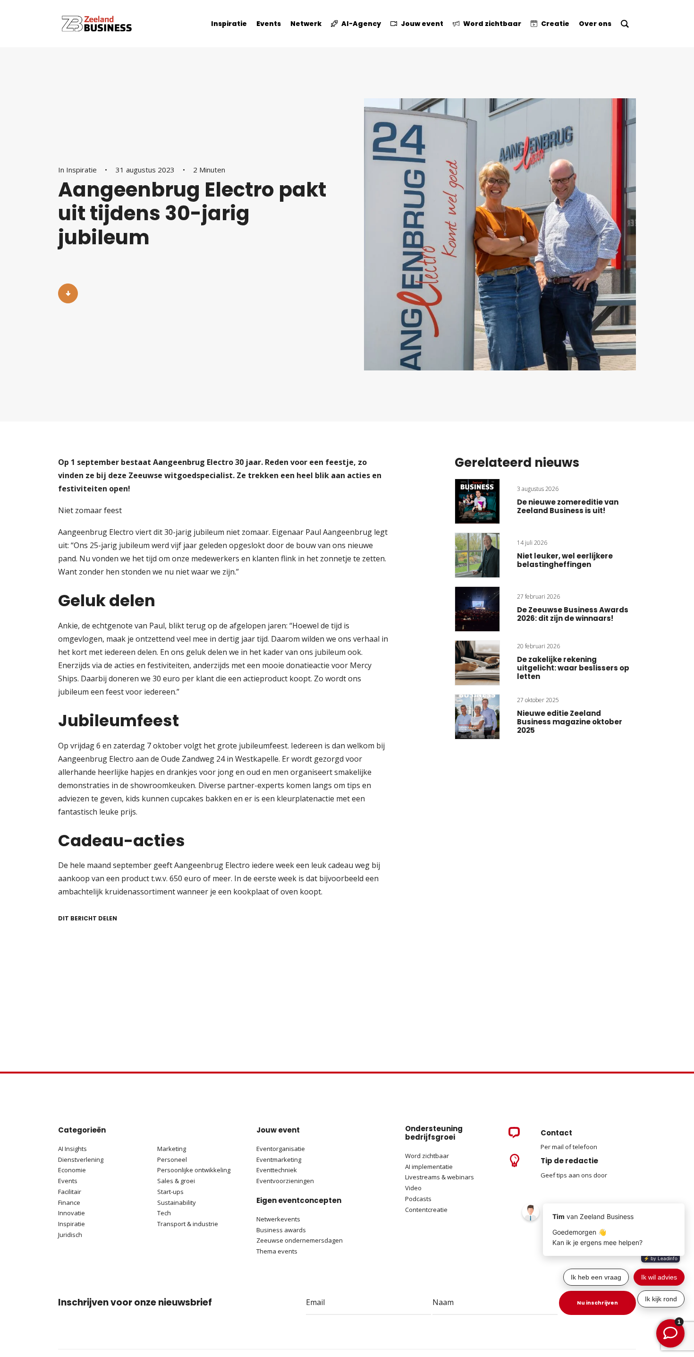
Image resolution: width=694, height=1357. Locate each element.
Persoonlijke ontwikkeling (193, 1170)
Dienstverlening (80, 1159)
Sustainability (176, 1202)
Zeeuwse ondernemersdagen (299, 1240)
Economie (72, 1170)
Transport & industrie (187, 1224)
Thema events (276, 1251)
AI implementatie (429, 1166)
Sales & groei (176, 1181)
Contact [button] (556, 1133)
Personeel (172, 1159)
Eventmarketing (278, 1159)
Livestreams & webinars (439, 1177)
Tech (164, 1213)
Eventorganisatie (280, 1148)
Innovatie (71, 1213)
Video (413, 1188)
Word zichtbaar (427, 1155)
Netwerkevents (278, 1219)
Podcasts (419, 1198)
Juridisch (70, 1234)
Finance (69, 1202)
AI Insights (72, 1148)
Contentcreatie (426, 1209)
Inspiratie (81, 169)
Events (67, 1181)
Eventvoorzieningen (285, 1181)
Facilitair (69, 1191)
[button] (68, 293)
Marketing (171, 1148)
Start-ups (170, 1191)
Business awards (281, 1230)
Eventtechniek (276, 1170)
